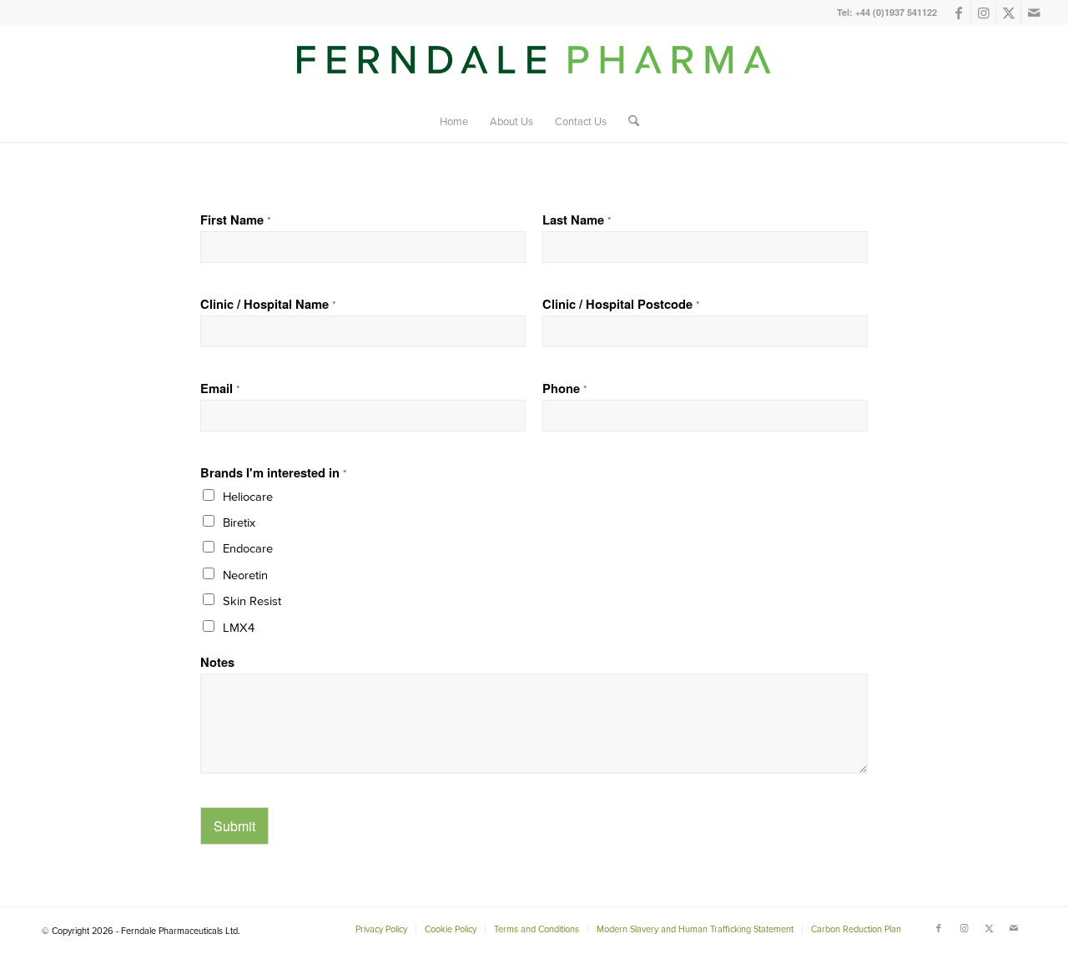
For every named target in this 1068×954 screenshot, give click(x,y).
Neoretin (245, 574)
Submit (234, 825)
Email (219, 388)
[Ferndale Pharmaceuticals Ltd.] (534, 69)
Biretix (239, 522)
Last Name (576, 220)
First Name (235, 220)
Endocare (248, 548)
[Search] (628, 121)
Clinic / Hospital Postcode (620, 304)
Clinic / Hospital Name (267, 304)
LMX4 (238, 627)
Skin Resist (252, 600)
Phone (564, 388)
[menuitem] (454, 121)
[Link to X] (1008, 12)
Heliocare (248, 496)
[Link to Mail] (1033, 12)
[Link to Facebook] (958, 12)
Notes (217, 662)
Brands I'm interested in (273, 473)
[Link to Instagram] (983, 12)
